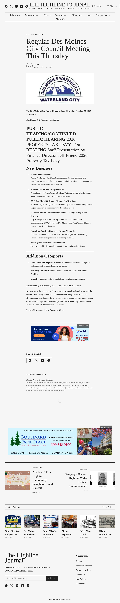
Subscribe (52, 559)
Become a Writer (57, 310)
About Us (60, 19)
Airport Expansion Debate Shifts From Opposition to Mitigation (69, 514)
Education (15, 15)
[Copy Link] (48, 357)
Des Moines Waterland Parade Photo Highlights (30, 514)
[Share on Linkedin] (42, 357)
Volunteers (80, 564)
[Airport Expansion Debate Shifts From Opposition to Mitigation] (69, 502)
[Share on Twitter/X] (36, 357)
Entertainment (32, 15)
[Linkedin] (21, 6)
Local (88, 15)
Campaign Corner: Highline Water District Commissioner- (76, 461)
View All (106, 488)
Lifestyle (76, 15)
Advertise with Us (83, 551)
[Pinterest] (26, 6)
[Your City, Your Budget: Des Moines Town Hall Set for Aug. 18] (13, 502)
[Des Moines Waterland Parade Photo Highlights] (32, 502)
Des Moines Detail (35, 34)
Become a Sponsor (84, 547)
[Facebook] (6, 6)
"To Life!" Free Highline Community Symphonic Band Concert (42, 461)
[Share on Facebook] (30, 357)
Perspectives (102, 15)
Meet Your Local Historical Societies (85, 514)
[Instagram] (16, 6)
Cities (46, 15)
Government (61, 15)
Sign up (79, 542)
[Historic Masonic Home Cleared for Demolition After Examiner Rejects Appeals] (107, 502)
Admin (36, 64)
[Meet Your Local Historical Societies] (88, 502)
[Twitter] (11, 6)
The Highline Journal (63, 580)
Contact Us (80, 555)
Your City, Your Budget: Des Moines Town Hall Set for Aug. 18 (13, 514)
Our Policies (81, 560)
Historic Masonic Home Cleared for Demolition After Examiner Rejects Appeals (106, 514)
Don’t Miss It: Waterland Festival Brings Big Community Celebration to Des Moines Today (50, 514)
